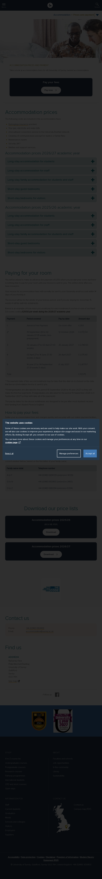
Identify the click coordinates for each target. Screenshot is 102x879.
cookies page (11, 442)
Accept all (90, 453)
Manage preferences (68, 453)
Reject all (9, 453)
